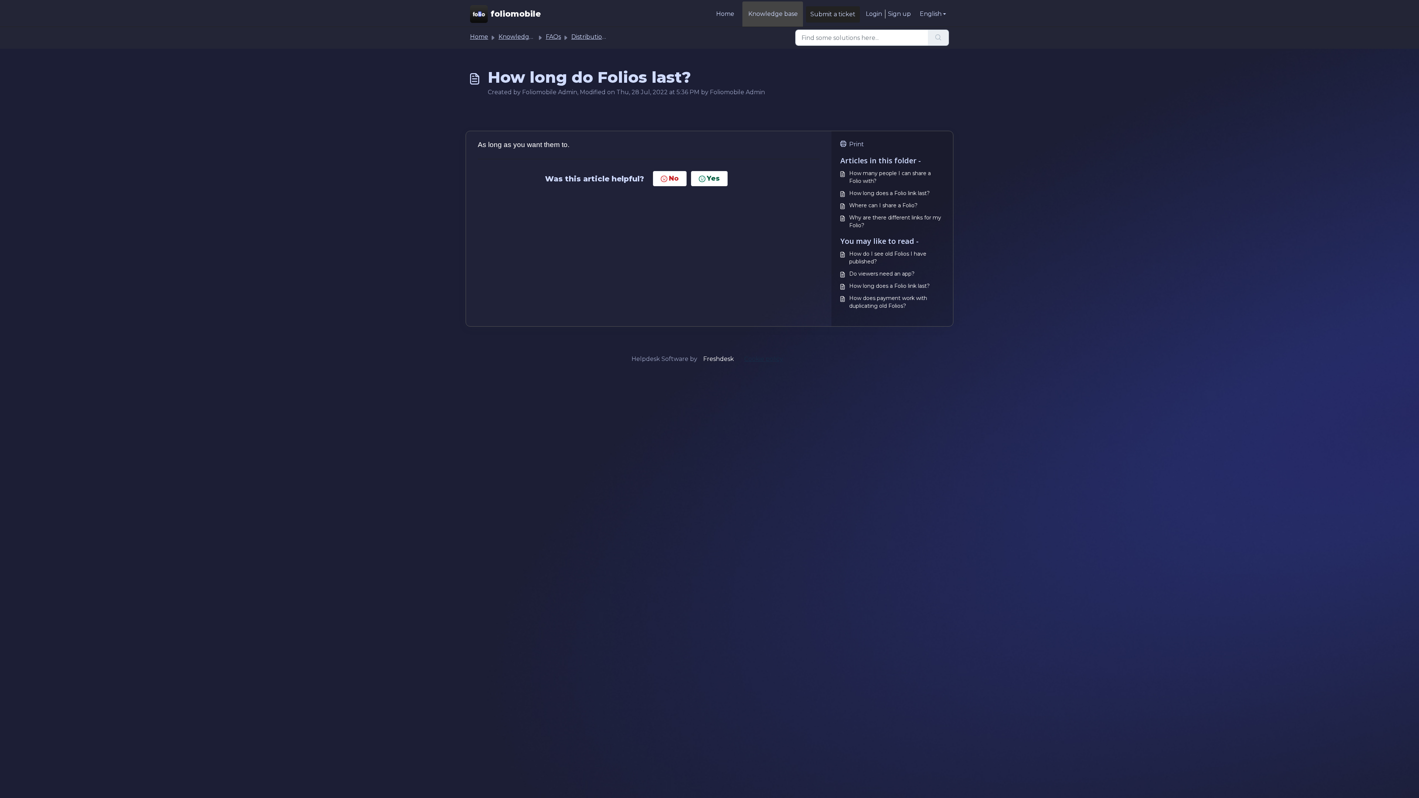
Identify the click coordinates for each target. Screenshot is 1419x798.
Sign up (899, 13)
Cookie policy (763, 358)
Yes (713, 178)
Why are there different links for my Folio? (895, 221)
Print (856, 144)
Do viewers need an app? (882, 273)
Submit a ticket (832, 14)
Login (874, 13)
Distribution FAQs (597, 36)
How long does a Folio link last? (889, 193)
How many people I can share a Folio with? (890, 177)
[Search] (938, 38)
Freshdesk (718, 358)
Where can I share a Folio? (883, 205)
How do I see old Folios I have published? (887, 257)
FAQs (553, 36)
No (674, 178)
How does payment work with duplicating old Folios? (888, 302)
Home (725, 13)
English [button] (931, 13)
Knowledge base (773, 13)
